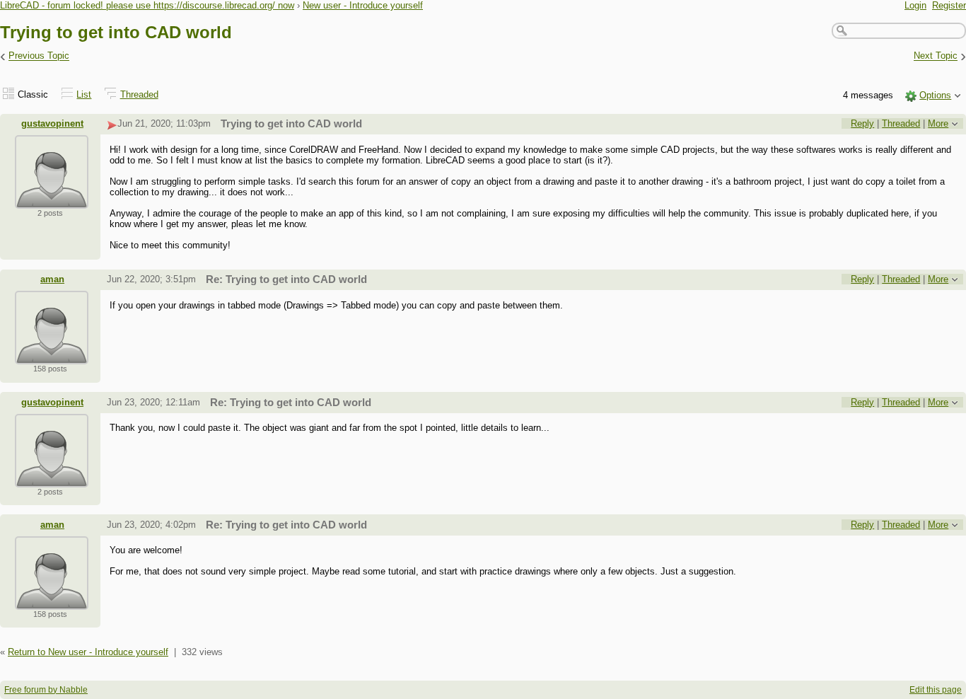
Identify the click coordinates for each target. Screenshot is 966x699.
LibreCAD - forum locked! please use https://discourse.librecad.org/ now (147, 5)
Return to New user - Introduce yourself (88, 652)
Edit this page (935, 690)
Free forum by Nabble (46, 690)
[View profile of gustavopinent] (51, 200)
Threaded (139, 94)
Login (915, 5)
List (83, 94)
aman (52, 279)
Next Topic (936, 56)
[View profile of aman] (51, 355)
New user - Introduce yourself (363, 5)
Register (949, 5)
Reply (862, 123)
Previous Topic (38, 56)
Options (935, 95)
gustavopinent (52, 123)
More (938, 123)
